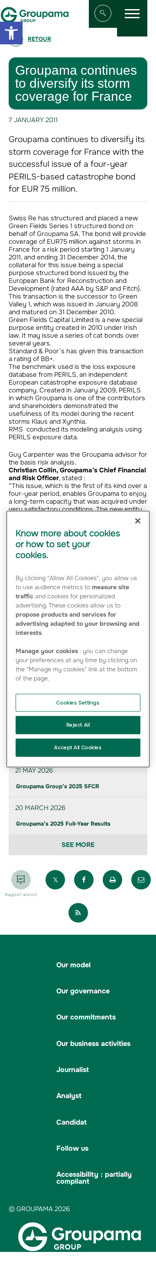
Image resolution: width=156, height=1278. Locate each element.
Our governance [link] (83, 991)
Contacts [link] (137, 1265)
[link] (11, 33)
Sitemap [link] (46, 1257)
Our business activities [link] (93, 1043)
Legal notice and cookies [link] (98, 1257)
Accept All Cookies (77, 747)
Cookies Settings (77, 702)
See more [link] (78, 844)
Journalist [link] (72, 1069)
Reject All (78, 725)
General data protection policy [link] (76, 1265)
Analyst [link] (68, 1095)
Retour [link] (39, 39)
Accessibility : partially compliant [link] (94, 1178)
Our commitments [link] (86, 1017)
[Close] (137, 520)
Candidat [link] (71, 1122)
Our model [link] (73, 964)
